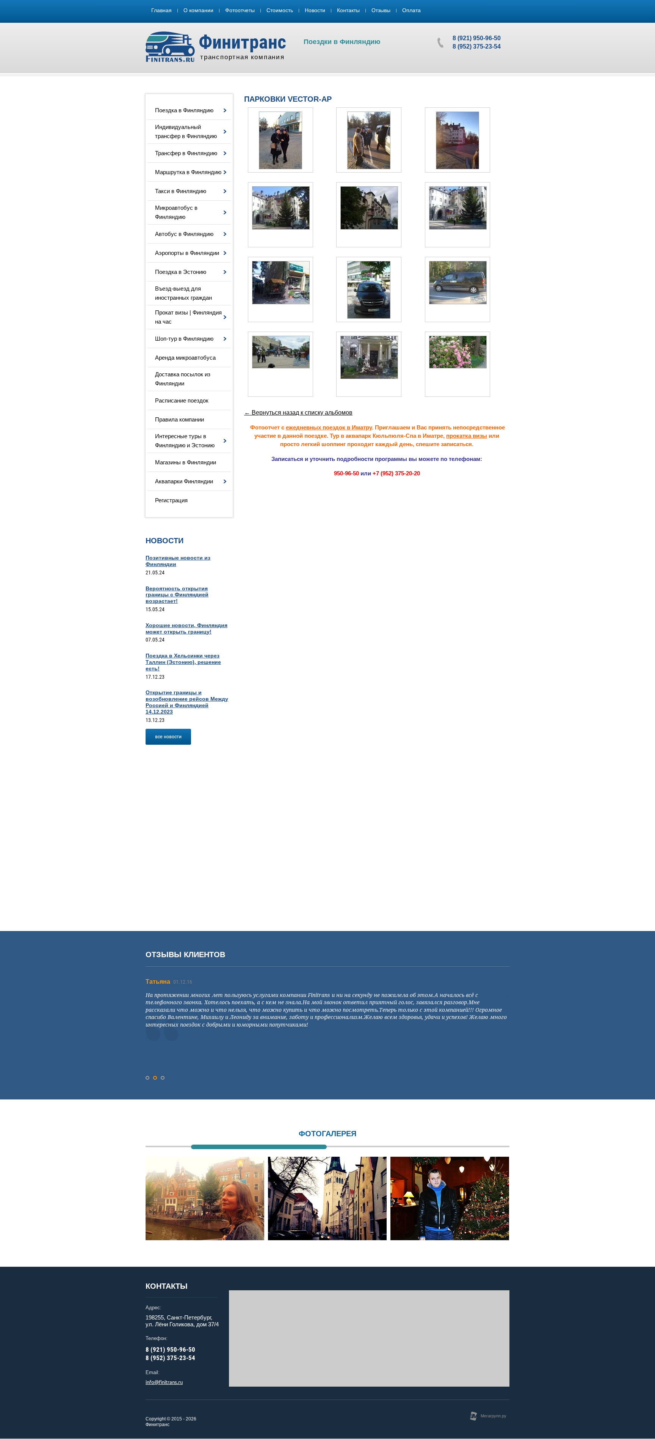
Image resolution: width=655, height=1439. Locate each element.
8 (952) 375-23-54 (477, 46)
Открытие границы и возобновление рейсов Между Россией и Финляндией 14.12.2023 (187, 701)
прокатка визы (466, 436)
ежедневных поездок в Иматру (329, 428)
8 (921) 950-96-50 (477, 38)
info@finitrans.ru (164, 1382)
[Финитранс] (170, 47)
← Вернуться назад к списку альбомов (298, 412)
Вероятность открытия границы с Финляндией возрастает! (177, 594)
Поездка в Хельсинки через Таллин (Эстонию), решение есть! (183, 662)
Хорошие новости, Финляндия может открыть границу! (186, 628)
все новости (168, 736)
